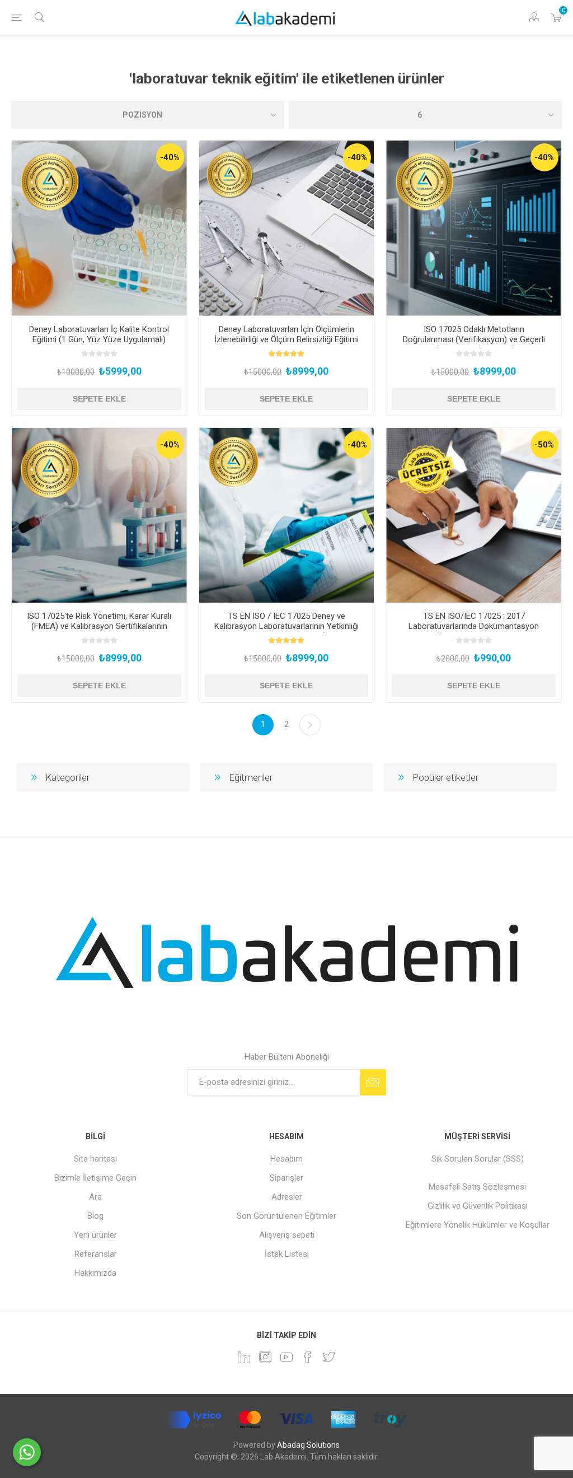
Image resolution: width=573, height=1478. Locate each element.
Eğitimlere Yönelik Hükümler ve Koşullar (477, 1225)
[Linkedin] (244, 1357)
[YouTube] (286, 1357)
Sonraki (310, 724)
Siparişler (286, 1178)
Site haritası (95, 1159)
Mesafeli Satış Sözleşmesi (477, 1187)
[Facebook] (308, 1357)
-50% (544, 445)
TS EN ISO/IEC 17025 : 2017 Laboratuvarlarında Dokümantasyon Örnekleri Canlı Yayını (473, 626)
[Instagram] (265, 1357)
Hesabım (286, 1159)
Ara (95, 1197)
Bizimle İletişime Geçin (95, 1178)
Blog (95, 1216)
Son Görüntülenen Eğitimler (286, 1216)
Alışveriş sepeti (286, 1235)
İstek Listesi (287, 1254)
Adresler (286, 1197)
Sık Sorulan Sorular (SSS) (477, 1159)
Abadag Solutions (308, 1444)
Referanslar (95, 1254)
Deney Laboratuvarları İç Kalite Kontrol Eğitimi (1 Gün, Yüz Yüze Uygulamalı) (99, 334)
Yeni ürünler (95, 1235)
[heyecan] (329, 1357)
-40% (170, 157)
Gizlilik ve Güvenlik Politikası (478, 1206)
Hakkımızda (95, 1273)
